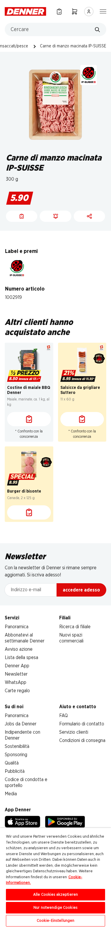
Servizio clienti (73, 732)
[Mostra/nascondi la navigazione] (103, 11)
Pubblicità (15, 771)
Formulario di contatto (81, 724)
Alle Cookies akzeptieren (55, 895)
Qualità (12, 763)
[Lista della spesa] (59, 11)
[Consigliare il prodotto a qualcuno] (89, 216)
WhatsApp (15, 682)
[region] (55, 878)
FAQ (63, 715)
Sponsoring (16, 754)
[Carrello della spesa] (74, 11)
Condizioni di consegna (82, 740)
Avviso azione (19, 649)
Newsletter (16, 674)
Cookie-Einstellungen (56, 921)
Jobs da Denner (20, 724)
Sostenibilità (17, 746)
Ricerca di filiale (75, 626)
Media (11, 793)
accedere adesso (81, 590)
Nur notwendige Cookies (55, 908)
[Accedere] (89, 11)
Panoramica (16, 626)
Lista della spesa (21, 657)
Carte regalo (17, 690)
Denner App (17, 665)
